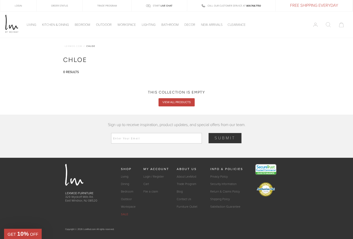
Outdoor (104, 25)
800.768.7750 (253, 5)
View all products (176, 102)
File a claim (150, 191)
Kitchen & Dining (56, 25)
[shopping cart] (341, 24)
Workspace (127, 25)
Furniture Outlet (187, 207)
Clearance (237, 25)
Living (32, 25)
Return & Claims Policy (225, 191)
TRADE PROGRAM (107, 5)
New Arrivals (211, 25)
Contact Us (184, 199)
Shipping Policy (220, 199)
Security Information (223, 184)
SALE (124, 214)
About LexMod (186, 176)
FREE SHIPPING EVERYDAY (314, 5)
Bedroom (83, 25)
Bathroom (170, 25)
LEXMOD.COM (73, 46)
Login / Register (153, 176)
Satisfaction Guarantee (225, 207)
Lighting (149, 25)
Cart (146, 184)
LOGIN (18, 5)
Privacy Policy (219, 176)
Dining (125, 184)
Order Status (59, 5)
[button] (23, 234)
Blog (180, 191)
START (162, 5)
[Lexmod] (11, 24)
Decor (190, 25)
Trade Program (186, 184)
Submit (225, 138)
